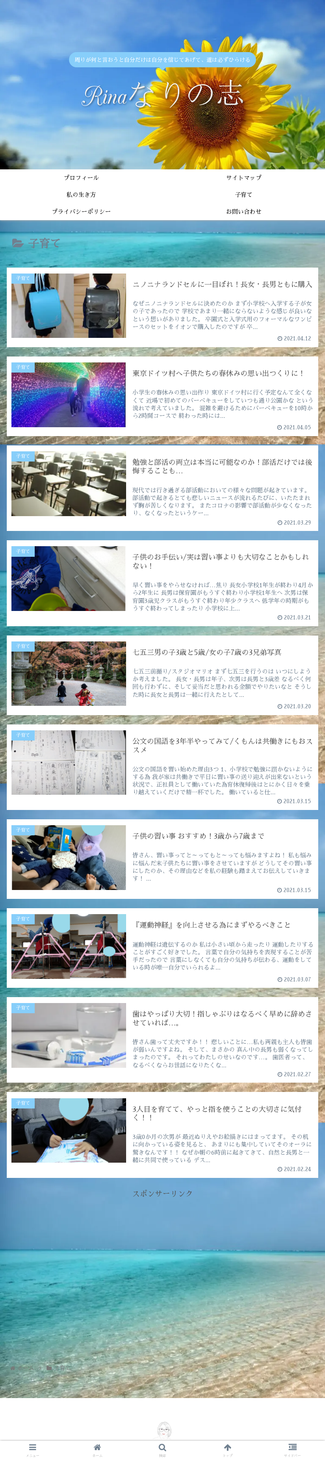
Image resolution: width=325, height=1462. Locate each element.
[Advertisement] (162, 1260)
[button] (300, 901)
